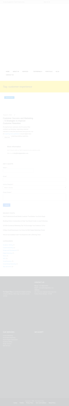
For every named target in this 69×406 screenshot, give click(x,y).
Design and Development (10, 250)
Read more (7, 137)
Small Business (7, 261)
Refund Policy (52, 402)
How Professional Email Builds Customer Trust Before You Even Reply (24, 216)
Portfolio (22, 402)
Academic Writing (8, 245)
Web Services (6, 345)
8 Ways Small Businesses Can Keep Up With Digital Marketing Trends (24, 230)
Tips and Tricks (9, 97)
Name (5, 167)
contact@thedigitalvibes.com (46, 288)
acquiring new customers (11, 134)
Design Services (7, 343)
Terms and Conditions (41, 402)
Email (5, 176)
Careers (15, 402)
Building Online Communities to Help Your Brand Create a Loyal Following (25, 221)
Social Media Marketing (9, 264)
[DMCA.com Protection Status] (17, 312)
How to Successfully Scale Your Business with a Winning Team (22, 234)
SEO (4, 258)
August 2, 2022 (7, 115)
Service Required (8, 184)
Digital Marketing (7, 253)
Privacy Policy (29, 402)
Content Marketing (8, 247)
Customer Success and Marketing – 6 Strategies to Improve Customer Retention (18, 120)
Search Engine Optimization (10, 339)
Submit (7, 205)
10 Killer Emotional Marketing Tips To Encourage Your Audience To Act (24, 225)
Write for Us (47, 2)
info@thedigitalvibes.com (20, 153)
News (4, 256)
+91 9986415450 (43, 285)
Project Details (7, 192)
